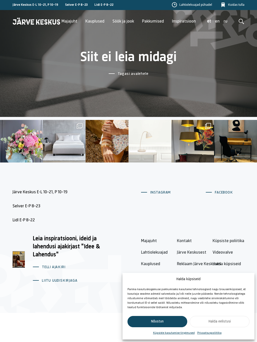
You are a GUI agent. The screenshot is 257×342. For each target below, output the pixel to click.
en (217, 21)
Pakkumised (153, 21)
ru (225, 21)
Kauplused (94, 21)
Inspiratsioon (184, 21)
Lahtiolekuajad (154, 252)
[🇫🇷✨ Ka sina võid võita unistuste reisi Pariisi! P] (107, 141)
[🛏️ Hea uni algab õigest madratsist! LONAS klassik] (64, 141)
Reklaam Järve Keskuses (199, 264)
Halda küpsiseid (227, 264)
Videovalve (223, 252)
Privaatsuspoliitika (209, 332)
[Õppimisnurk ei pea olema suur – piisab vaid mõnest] (235, 141)
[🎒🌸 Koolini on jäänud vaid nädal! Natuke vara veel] (21, 141)
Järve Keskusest (191, 252)
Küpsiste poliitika (228, 241)
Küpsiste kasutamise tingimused (174, 332)
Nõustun (157, 321)
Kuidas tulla (236, 5)
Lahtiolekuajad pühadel (195, 5)
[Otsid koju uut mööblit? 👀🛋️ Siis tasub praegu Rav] (192, 141)
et (209, 21)
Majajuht (69, 21)
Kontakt (184, 241)
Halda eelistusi (220, 321)
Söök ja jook (123, 21)
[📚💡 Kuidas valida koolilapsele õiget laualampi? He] (149, 141)
